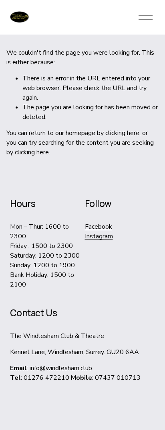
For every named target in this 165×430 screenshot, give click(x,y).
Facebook (98, 226)
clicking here (122, 133)
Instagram (99, 236)
